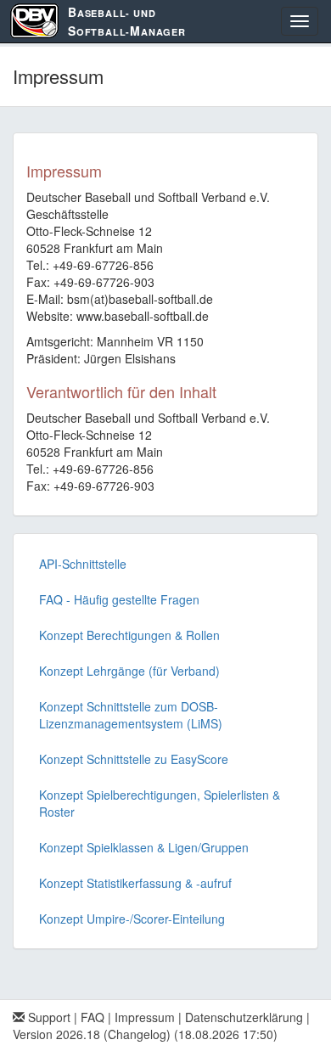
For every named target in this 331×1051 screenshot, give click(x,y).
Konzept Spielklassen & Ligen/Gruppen (144, 847)
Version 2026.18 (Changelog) (92, 1034)
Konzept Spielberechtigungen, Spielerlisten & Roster (159, 803)
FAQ (92, 1017)
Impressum (145, 1017)
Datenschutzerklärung (244, 1017)
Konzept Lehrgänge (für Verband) (129, 670)
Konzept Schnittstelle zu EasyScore (133, 758)
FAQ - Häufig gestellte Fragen (119, 599)
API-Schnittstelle (82, 563)
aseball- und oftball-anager (127, 21)
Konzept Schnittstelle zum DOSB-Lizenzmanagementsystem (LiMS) (130, 715)
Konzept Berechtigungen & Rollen (129, 635)
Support (47, 1017)
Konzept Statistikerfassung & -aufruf (135, 882)
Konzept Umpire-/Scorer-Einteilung (132, 918)
